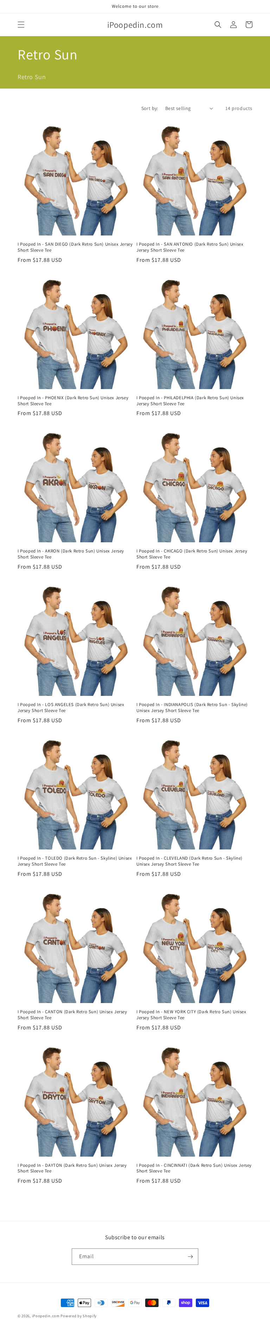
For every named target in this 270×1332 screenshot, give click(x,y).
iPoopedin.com (46, 1315)
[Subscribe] (190, 1256)
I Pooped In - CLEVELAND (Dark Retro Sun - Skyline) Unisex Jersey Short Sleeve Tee (189, 861)
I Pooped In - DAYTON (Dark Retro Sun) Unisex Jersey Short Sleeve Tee (72, 1168)
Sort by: (149, 108)
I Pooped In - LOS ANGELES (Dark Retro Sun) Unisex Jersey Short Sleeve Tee (71, 707)
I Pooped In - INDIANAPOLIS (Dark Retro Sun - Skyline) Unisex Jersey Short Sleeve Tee (192, 707)
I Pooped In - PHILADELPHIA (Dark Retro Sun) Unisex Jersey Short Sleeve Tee (190, 401)
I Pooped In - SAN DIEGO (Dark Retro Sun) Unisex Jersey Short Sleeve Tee (75, 247)
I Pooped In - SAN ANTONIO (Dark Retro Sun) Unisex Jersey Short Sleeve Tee (189, 247)
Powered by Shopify (78, 1315)
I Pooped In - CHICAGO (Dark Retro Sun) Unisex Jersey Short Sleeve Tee (191, 554)
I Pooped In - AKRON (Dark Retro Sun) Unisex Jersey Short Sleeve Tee (71, 554)
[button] (21, 24)
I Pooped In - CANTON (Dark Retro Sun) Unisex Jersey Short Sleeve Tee (72, 1015)
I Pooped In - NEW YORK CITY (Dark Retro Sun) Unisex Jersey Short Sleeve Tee (191, 1015)
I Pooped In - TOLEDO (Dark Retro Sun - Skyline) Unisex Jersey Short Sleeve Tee (75, 861)
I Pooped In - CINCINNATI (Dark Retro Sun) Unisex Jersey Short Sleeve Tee (194, 1168)
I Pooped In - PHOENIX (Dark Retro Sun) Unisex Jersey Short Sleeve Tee (73, 401)
